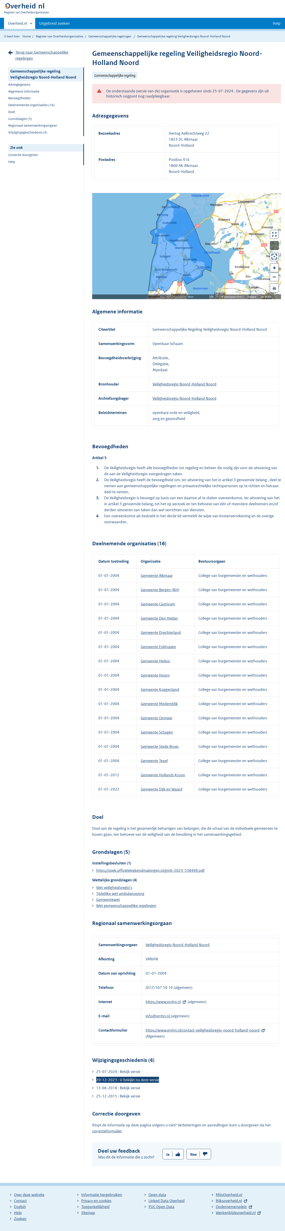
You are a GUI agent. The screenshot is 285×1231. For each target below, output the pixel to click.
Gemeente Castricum (158, 604)
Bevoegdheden (19, 98)
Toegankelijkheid (95, 1206)
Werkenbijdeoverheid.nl (236, 1212)
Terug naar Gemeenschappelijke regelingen (41, 55)
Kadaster (253, 296)
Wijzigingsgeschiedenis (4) (27, 132)
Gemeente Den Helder (159, 618)
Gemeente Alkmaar (157, 575)
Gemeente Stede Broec (160, 746)
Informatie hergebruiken (101, 1194)
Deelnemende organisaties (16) (31, 105)
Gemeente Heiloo (155, 661)
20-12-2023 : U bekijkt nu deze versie (127, 1079)
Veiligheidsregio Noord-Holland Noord (184, 384)
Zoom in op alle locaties (274, 256)
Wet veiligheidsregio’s (114, 887)
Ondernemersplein (231, 1206)
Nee (193, 1154)
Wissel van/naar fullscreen (274, 234)
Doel (11, 112)
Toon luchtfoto (274, 245)
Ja (167, 1154)
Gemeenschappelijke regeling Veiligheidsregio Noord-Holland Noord (43, 74)
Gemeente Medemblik (159, 703)
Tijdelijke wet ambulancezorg (120, 893)
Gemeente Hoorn (155, 675)
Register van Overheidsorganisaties (59, 36)
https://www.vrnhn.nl (163, 1001)
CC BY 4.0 (268, 296)
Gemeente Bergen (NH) (160, 589)
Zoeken (20, 1218)
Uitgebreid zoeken (54, 23)
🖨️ (274, 288)
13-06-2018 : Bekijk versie (118, 1087)
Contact (20, 1200)
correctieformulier (107, 1131)
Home (26, 36)
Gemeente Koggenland (160, 689)
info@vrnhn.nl (158, 1016)
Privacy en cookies (96, 1200)
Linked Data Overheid (167, 1200)
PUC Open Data (161, 1206)
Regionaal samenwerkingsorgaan (32, 125)
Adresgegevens (19, 84)
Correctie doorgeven (23, 155)
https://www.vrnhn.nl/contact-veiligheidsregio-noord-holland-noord (203, 1030)
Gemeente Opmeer (157, 718)
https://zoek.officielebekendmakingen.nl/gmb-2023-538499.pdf (150, 870)
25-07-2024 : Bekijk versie (118, 1071)
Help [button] (277, 23)
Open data (157, 1194)
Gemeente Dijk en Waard (161, 789)
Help (11, 162)
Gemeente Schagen (157, 732)
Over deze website (29, 1194)
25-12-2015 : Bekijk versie (118, 1096)
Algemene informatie (23, 91)
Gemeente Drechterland (161, 632)
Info (211, 296)
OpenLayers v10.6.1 (234, 296)
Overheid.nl (17, 25)
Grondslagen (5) (20, 119)
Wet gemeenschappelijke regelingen (126, 905)
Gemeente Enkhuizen (158, 646)
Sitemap (88, 1212)
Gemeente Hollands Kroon (163, 775)
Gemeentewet (108, 899)
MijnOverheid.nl (229, 1194)
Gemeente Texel (154, 760)
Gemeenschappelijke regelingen (109, 36)
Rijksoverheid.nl (229, 1200)
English (20, 1206)
